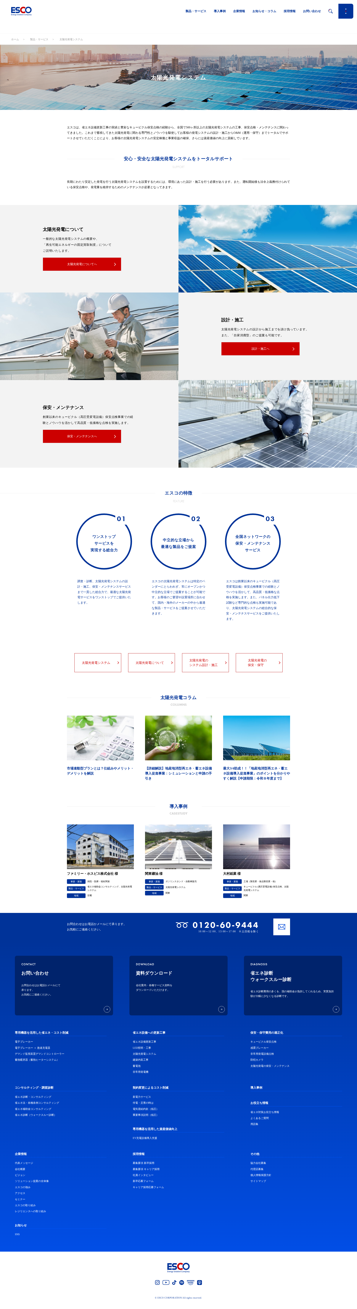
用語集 (254, 1124)
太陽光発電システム (96, 663)
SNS (17, 1234)
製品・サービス (196, 11)
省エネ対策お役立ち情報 (264, 1112)
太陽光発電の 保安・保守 (257, 663)
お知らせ (21, 1225)
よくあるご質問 (259, 1118)
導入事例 (220, 11)
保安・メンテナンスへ (82, 436)
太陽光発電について (150, 663)
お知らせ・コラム (264, 11)
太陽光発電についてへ (82, 264)
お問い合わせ (312, 11)
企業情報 (239, 11)
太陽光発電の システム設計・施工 (203, 663)
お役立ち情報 (259, 1102)
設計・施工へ (260, 348)
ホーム (15, 39)
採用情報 (290, 11)
